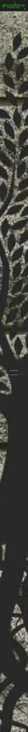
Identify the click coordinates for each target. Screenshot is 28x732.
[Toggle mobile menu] (25, 9)
